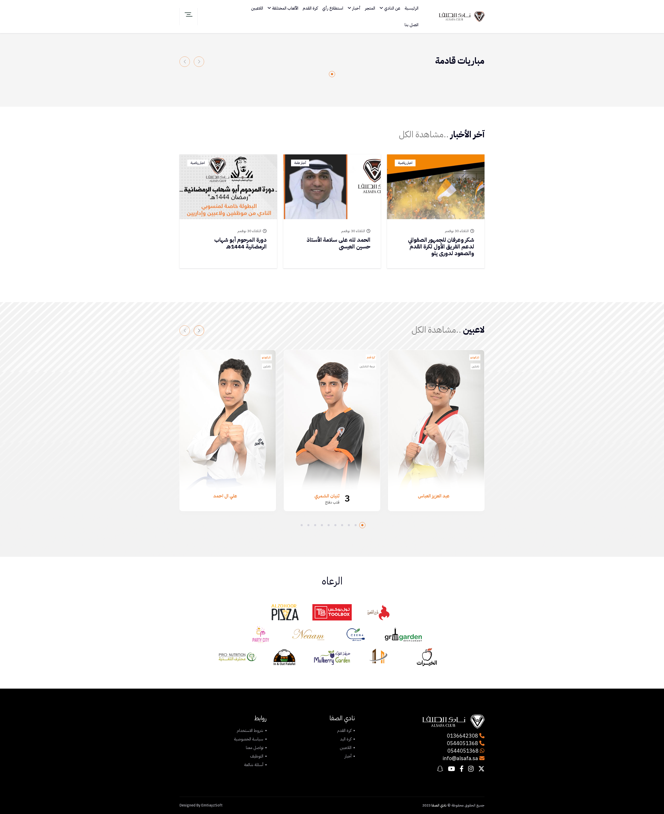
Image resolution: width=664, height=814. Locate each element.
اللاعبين (257, 8)
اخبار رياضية (405, 162)
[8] (315, 525)
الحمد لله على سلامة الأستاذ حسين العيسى (338, 243)
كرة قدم (371, 357)
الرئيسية (411, 8)
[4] (342, 525)
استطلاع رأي (332, 8)
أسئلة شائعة (253, 765)
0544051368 (463, 743)
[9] (308, 525)
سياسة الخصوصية (248, 739)
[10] (302, 525)
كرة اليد (345, 739)
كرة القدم (310, 8)
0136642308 (463, 736)
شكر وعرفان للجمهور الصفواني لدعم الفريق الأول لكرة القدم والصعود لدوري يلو (441, 246)
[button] (199, 330)
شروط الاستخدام (250, 730)
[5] (335, 525)
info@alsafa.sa (460, 758)
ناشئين (475, 366)
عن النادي (391, 8)
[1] (332, 74)
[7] (322, 525)
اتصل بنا (411, 25)
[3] (349, 525)
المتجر (370, 8)
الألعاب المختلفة (284, 8)
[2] (356, 525)
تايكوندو (475, 357)
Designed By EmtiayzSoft (201, 805)
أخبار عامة (300, 162)
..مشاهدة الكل (424, 134)
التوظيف (256, 756)
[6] (329, 525)
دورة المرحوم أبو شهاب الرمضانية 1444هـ (240, 243)
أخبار (356, 8)
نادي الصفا (439, 805)
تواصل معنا (254, 748)
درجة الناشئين (367, 366)
